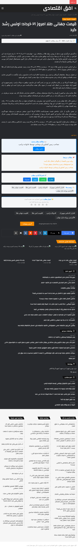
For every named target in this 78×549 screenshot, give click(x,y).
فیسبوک (27, 179)
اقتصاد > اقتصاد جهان (65, 14)
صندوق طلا (73, 372)
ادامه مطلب (39, 149)
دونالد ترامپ (51, 213)
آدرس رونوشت (27, 224)
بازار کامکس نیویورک (67, 213)
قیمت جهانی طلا (21, 213)
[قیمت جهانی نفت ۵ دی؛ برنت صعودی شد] (65, 251)
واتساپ (43, 179)
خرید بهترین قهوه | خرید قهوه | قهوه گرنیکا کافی (62, 368)
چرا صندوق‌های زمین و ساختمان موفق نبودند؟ (58, 164)
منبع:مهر (73, 135)
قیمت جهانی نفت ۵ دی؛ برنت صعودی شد (67, 261)
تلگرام (51, 179)
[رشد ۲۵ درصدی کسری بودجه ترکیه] (13, 251)
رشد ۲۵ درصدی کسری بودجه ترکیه (14, 260)
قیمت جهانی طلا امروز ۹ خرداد (41, 260)
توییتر (35, 179)
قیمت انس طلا (37, 213)
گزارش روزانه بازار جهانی (65, 217)
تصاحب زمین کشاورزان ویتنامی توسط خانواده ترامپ (39, 144)
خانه (74, 14)
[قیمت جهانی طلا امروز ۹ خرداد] (39, 251)
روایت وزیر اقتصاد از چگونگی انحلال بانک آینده (58, 161)
